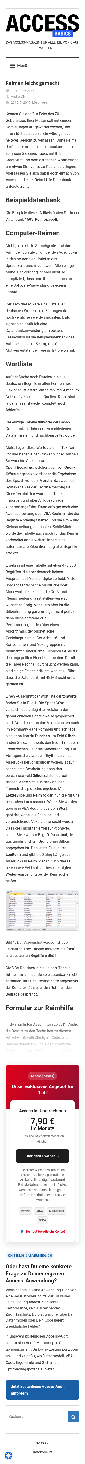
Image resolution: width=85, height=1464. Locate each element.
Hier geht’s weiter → (43, 1156)
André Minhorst (22, 96)
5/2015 (25, 102)
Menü (22, 65)
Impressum (42, 1442)
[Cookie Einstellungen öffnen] (8, 1458)
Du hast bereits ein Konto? (45, 1232)
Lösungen (39, 102)
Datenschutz (42, 1452)
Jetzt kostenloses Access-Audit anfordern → (37, 1389)
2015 (14, 102)
